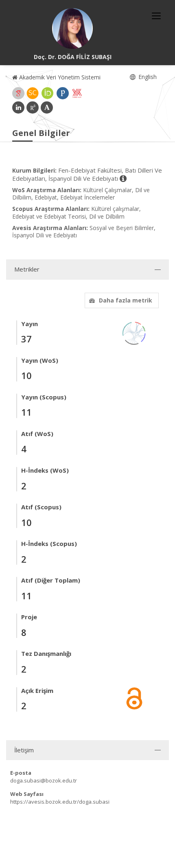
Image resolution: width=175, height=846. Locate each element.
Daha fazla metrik (125, 300)
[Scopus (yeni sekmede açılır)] (32, 93)
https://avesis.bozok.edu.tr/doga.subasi (59, 801)
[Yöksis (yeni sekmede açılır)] (77, 93)
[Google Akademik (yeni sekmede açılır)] (18, 93)
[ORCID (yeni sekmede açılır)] (48, 93)
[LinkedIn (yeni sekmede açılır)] (18, 107)
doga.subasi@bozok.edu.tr (43, 780)
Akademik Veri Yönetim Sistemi (59, 77)
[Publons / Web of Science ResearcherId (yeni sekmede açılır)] (63, 93)
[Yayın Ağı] (134, 332)
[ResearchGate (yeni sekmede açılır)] (32, 107)
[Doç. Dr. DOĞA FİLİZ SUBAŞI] (72, 28)
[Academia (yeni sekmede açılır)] (47, 107)
